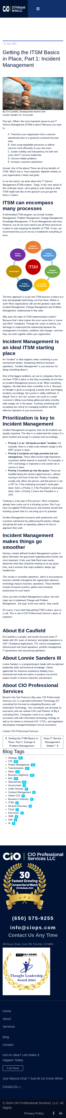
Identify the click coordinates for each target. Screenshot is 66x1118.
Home (7, 1011)
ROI (10, 778)
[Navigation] (38, 9)
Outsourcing (14, 782)
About (7, 1019)
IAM (10, 819)
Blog (6, 1037)
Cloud (11, 809)
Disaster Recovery (17, 806)
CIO (10, 761)
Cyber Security (15, 788)
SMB (10, 816)
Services (9, 1026)
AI (9, 823)
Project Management (18, 764)
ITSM (11, 802)
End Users (13, 813)
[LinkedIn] (60, 1113)
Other (11, 771)
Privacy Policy (34, 1113)
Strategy (12, 758)
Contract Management (19, 792)
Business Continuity (18, 799)
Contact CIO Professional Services (20, 731)
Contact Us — (12, 1086)
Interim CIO (14, 795)
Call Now (13, 1068)
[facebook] (54, 1113)
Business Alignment (18, 775)
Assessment (14, 785)
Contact (8, 1045)
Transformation (16, 768)
